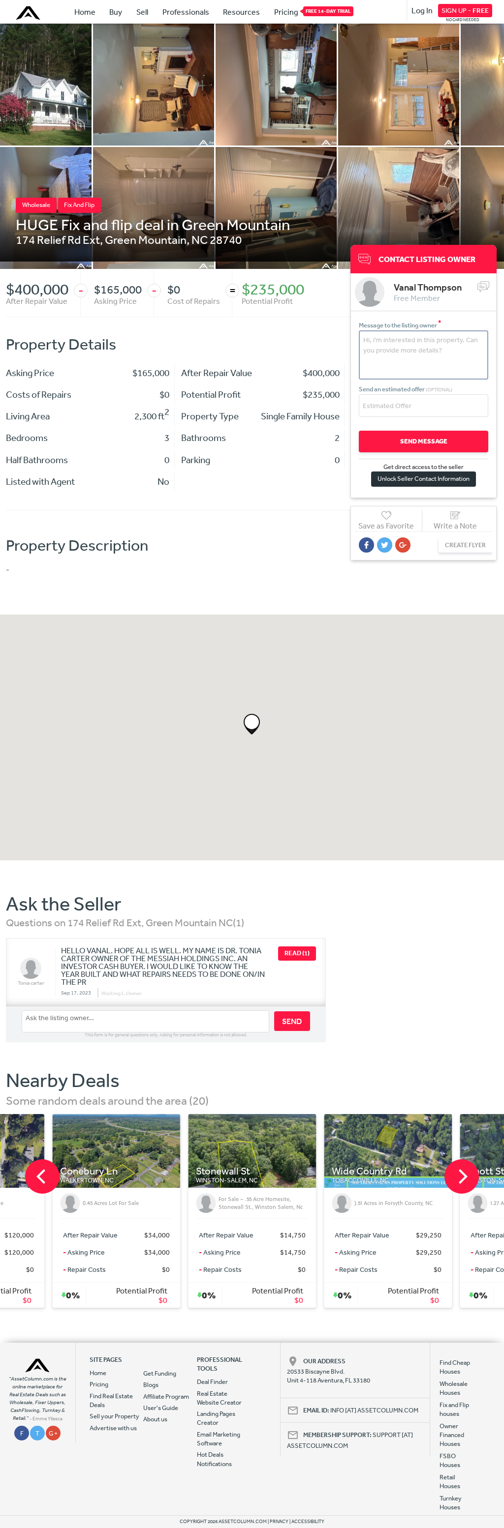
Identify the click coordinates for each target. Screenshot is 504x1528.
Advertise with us (113, 1428)
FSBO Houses (450, 1460)
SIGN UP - (465, 10)
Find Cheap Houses (455, 1367)
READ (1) (297, 953)
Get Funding (159, 1373)
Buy (115, 12)
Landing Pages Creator (216, 1418)
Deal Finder (212, 1382)
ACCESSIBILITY (307, 1521)
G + (53, 1433)
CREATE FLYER (465, 545)
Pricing (286, 12)
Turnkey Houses (451, 1502)
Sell (142, 12)
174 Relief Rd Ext (58, 239)
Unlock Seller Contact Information (424, 478)
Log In (422, 10)
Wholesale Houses (454, 1388)
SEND (292, 1021)
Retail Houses (450, 1481)
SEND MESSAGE (423, 441)
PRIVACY (279, 1521)
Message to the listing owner (400, 325)
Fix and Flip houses (454, 1409)
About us (155, 1419)
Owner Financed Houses (452, 1435)
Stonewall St (112, 1171)
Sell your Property (114, 1416)
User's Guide (160, 1408)
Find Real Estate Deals (111, 1400)
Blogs (150, 1385)
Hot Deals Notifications (214, 1459)
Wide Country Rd (258, 1171)
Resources (241, 12)
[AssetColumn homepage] (29, 13)
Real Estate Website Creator (219, 1398)
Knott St (374, 1171)
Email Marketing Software (218, 1438)
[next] (461, 1176)
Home (84, 12)
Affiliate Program (166, 1396)
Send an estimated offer (405, 389)
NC (199, 239)
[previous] (42, 1176)
